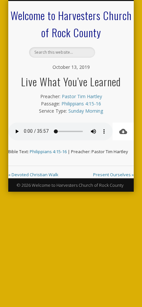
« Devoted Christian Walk (33, 175)
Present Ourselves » (113, 175)
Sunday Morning (85, 111)
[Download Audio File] (123, 131)
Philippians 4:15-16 (81, 103)
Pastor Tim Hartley (82, 96)
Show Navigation (109, 59)
